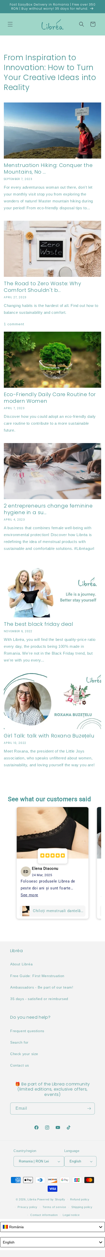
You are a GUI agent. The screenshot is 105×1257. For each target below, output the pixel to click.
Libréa (32, 1199)
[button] (10, 24)
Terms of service (54, 1207)
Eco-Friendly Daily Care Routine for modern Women (50, 397)
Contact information (44, 1214)
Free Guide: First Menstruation (37, 976)
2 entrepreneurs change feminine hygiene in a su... (48, 509)
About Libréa (21, 964)
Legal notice (71, 1214)
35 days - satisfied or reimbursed (39, 999)
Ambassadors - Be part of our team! (41, 987)
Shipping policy (82, 1207)
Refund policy (79, 1199)
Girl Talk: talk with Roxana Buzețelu (49, 735)
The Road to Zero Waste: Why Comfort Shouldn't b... (42, 286)
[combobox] (52, 1227)
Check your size (24, 1054)
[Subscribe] (89, 1109)
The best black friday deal (38, 624)
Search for (19, 1042)
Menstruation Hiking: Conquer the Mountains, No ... (48, 168)
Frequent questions (27, 1031)
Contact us (19, 1065)
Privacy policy (27, 1207)
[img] (52, 856)
